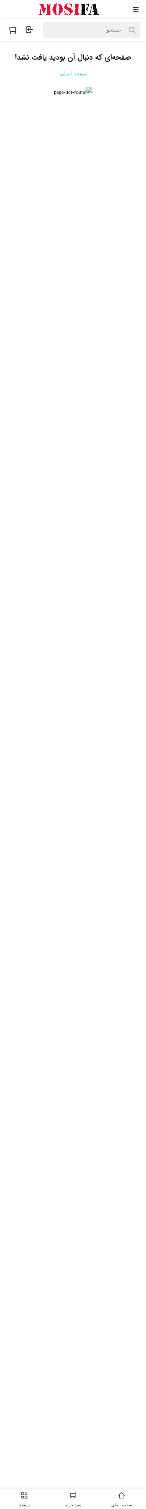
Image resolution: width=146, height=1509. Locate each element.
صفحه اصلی (73, 74)
